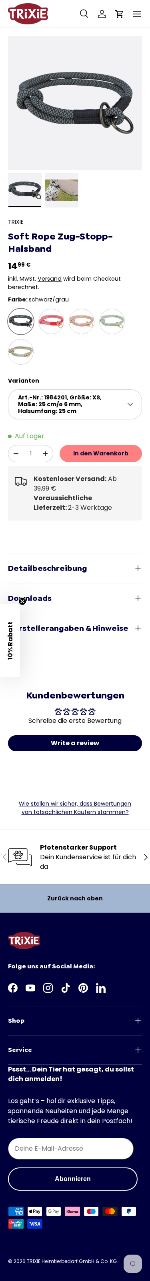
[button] (119, 14)
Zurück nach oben (75, 898)
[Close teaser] (22, 601)
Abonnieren (73, 1178)
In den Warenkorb (100, 453)
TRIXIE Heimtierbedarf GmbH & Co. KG (72, 1261)
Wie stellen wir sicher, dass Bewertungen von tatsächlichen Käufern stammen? (75, 808)
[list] (75, 103)
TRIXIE (16, 222)
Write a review (75, 743)
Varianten (23, 381)
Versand (50, 279)
